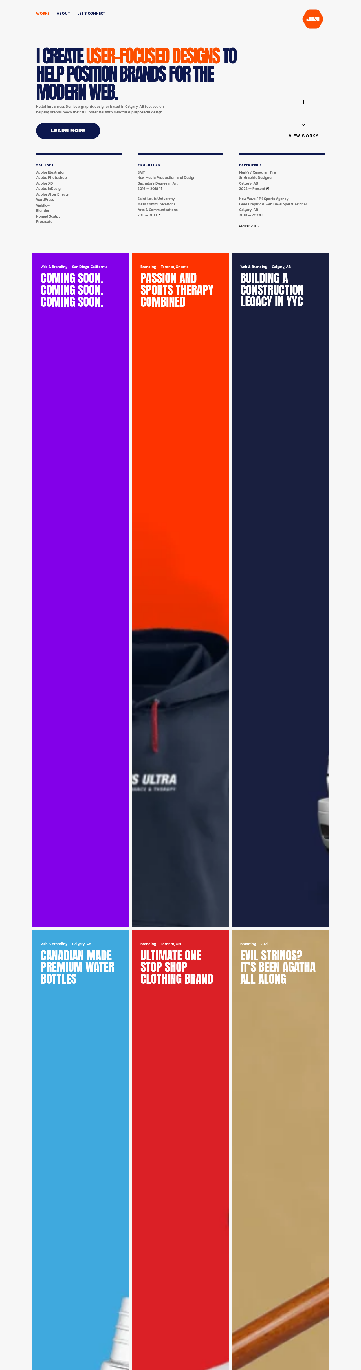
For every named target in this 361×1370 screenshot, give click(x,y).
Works (43, 13)
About (63, 13)
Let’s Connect (91, 13)
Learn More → (249, 225)
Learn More (68, 130)
